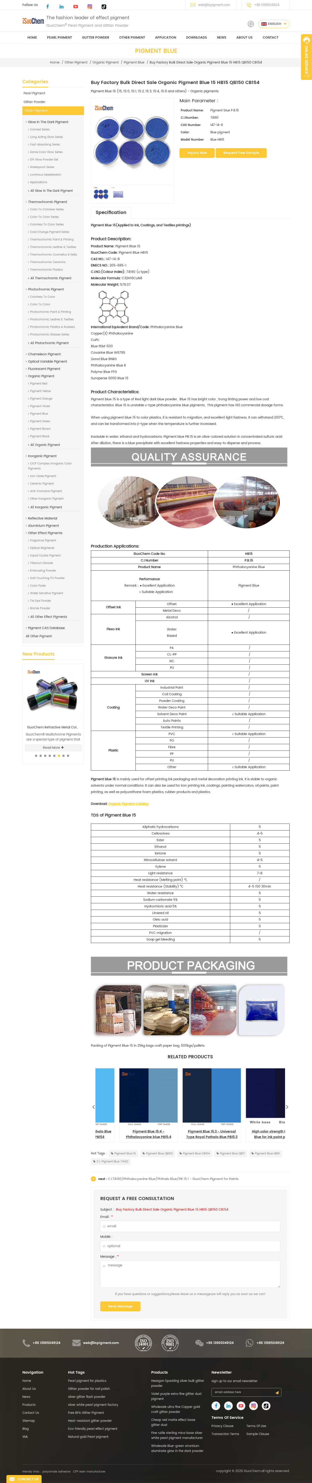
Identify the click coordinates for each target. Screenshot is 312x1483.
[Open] (306, 57)
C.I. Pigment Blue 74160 (112, 1161)
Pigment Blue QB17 (232, 1153)
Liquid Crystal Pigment (45, 555)
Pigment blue (134, 62)
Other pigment (132, 37)
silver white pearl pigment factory (93, 1405)
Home (26, 1381)
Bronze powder (40, 608)
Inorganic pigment (42, 456)
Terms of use (256, 1426)
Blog (25, 1429)
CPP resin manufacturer (89, 1472)
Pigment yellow (40, 391)
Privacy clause (222, 1426)
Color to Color (40, 304)
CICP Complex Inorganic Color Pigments (50, 466)
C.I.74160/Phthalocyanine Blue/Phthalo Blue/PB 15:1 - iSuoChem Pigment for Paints (173, 1179)
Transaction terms (225, 1434)
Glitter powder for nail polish (89, 1389)
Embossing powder (43, 571)
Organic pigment (106, 62)
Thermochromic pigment (47, 202)
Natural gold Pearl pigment (88, 1437)
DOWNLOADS (196, 37)
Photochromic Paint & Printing (50, 312)
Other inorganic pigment (46, 499)
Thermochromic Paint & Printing (52, 239)
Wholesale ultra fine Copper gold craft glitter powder (175, 1410)
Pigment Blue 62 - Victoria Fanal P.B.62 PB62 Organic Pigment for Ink (190, 1134)
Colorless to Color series (47, 224)
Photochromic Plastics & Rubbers (52, 327)
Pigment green (40, 421)
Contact (270, 37)
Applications (38, 182)
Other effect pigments (45, 533)
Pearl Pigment (59, 37)
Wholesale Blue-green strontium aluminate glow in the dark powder (177, 1449)
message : (109, 1256)
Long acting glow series (46, 137)
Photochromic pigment (46, 289)
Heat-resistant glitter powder (90, 1421)
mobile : (106, 1236)
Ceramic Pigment (42, 484)
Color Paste (38, 586)
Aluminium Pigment (43, 525)
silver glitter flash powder (87, 1397)
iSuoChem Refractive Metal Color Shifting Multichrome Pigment (54, 727)
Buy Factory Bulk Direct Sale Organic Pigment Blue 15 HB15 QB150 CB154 (172, 1209)
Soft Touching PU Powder (47, 578)
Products (29, 1405)
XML (25, 1437)
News (221, 37)
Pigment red (38, 384)
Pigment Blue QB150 (159, 1153)
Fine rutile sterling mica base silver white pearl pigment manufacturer (177, 1436)
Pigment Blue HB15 (267, 1153)
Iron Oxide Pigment (43, 476)
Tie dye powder (40, 601)
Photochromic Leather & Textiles (52, 319)
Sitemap (28, 1421)
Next (287, 1105)
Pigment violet (40, 406)
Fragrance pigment (43, 540)
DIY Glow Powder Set (44, 160)
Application (165, 37)
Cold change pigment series (49, 232)
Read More (51, 747)
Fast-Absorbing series (45, 144)
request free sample (241, 152)
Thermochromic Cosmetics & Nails (53, 255)
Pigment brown (40, 429)
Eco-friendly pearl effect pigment (92, 1429)
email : (106, 1217)
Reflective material (42, 518)
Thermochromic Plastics (46, 270)
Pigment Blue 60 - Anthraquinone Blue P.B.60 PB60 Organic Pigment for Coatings (253, 1134)
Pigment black (39, 436)
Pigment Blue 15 (125, 1153)
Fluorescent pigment (44, 368)
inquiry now (197, 152)
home (32, 37)
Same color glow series (46, 152)
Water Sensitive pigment (46, 593)
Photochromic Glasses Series (49, 334)
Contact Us (30, 1413)
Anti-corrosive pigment (46, 491)
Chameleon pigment (44, 354)
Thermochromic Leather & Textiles (53, 247)
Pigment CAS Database (46, 628)
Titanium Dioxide (41, 563)
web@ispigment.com (214, 5)
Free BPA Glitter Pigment (86, 1413)
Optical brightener (42, 548)
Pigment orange (41, 399)
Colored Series (40, 129)
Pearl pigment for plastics (87, 1381)
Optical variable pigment (47, 361)
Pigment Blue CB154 (196, 1153)
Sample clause (257, 1434)
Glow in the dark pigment (48, 122)
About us (244, 37)
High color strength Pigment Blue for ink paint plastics (127, 1134)
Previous (93, 1105)
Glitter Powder (95, 37)
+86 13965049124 (266, 5)
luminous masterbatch (45, 175)
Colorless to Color (42, 297)
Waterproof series (42, 167)
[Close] (306, 82)
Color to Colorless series (47, 209)
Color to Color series (44, 217)
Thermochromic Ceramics (48, 262)
